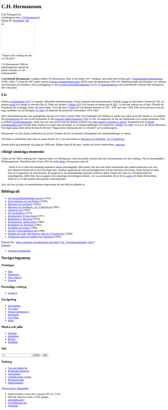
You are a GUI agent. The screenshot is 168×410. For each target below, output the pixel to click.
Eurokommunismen (22, 122)
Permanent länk (16, 379)
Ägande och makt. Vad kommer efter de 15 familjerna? (36, 233)
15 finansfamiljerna (108, 84)
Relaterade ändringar (18, 371)
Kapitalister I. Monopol (20, 219)
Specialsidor (14, 374)
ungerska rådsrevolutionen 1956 (71, 119)
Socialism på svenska (19, 227)
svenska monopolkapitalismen (74, 84)
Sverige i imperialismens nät (22, 230)
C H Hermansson (30, 17)
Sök (4, 348)
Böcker (11, 339)
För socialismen (16, 213)
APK (130, 124)
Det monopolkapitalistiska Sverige (25, 198)
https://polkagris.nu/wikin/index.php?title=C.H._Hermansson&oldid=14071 (55, 242)
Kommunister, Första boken (22, 216)
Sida (10, 271)
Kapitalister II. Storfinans (21, 224)
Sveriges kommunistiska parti (64, 81)
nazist (12, 104)
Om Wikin (13, 317)
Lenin (129, 176)
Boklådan (13, 342)
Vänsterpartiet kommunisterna (147, 78)
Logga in (12, 293)
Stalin (62, 161)
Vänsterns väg (15, 210)
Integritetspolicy (16, 400)
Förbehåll (13, 405)
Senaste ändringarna (18, 311)
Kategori (5, 245)
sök (27, 20)
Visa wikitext (14, 277)
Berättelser (13, 336)
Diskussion (13, 274)
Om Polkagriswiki (17, 402)
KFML (119, 124)
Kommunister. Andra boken (22, 222)
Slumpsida (13, 314)
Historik (12, 280)
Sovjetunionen (12, 119)
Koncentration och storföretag (23, 201)
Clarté (71, 107)
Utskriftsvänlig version (19, 377)
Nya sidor (13, 308)
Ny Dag (40, 110)
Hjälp (11, 320)
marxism (120, 144)
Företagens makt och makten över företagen (30, 236)
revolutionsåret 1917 (20, 101)
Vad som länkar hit (17, 368)
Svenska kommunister (19, 250)
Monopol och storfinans (20, 204)
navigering (18, 20)
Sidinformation (15, 382)
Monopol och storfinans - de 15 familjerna (103, 139)
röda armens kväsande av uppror (109, 122)
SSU (115, 104)
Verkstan (12, 333)
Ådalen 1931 (75, 104)
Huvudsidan (14, 305)
